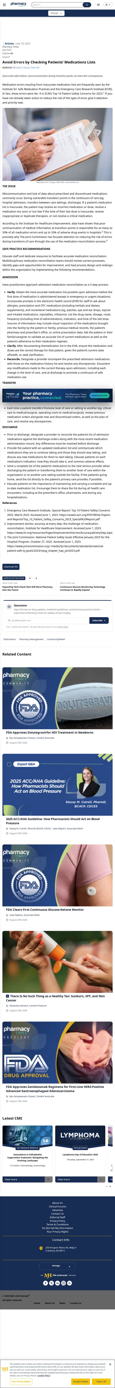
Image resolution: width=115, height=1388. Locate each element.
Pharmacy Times (10, 46)
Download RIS (11, 566)
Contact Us (57, 1213)
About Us (57, 1203)
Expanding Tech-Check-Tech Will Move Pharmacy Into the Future (27, 588)
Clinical (54, 13)
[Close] (110, 1364)
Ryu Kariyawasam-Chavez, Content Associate (31, 737)
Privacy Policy (57, 1221)
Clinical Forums (57, 1206)
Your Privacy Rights (57, 1231)
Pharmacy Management (31, 639)
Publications (10, 639)
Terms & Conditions (57, 1224)
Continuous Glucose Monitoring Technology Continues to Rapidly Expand (82, 588)
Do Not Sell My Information (57, 1228)
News (62, 1303)
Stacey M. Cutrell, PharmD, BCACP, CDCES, (30, 828)
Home (37, 1303)
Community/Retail (56, 639)
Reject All (101, 1381)
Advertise (57, 1210)
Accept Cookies (80, 1381)
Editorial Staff (57, 1217)
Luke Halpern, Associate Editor (68, 828)
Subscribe (97, 620)
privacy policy (62, 627)
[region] (57, 1374)
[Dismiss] (109, 392)
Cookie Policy (43, 1375)
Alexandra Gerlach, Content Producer (28, 1005)
